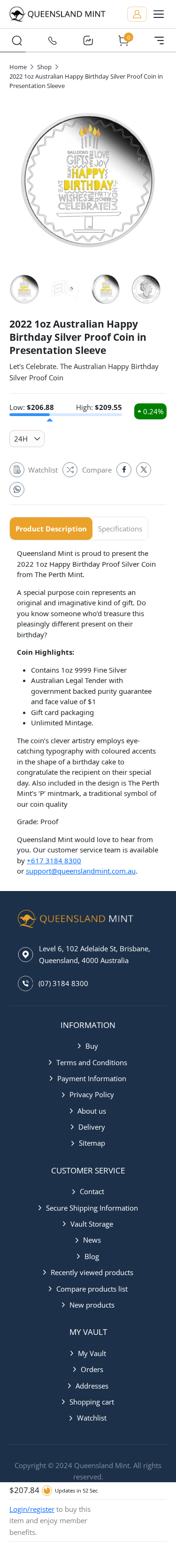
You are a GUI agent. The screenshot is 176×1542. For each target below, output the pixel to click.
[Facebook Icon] (123, 469)
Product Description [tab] (51, 528)
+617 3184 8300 (54, 860)
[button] (88, 1046)
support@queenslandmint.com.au (81, 870)
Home (18, 67)
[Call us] (52, 40)
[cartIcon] (123, 40)
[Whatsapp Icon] (16, 489)
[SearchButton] (16, 40)
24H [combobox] (21, 438)
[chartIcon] (88, 40)
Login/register (31, 1509)
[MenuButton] (159, 40)
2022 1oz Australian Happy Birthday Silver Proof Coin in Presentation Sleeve (86, 81)
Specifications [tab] (120, 528)
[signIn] (137, 14)
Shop (44, 67)
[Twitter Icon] (143, 469)
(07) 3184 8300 (63, 983)
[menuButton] (159, 14)
